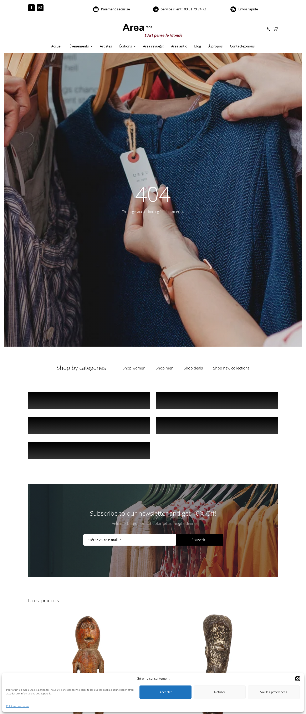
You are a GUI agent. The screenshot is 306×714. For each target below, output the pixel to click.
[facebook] (31, 7)
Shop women (134, 368)
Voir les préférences (273, 692)
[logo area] (153, 24)
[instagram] (40, 7)
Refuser (219, 692)
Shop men (164, 368)
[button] (298, 679)
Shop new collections (231, 368)
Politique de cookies (17, 706)
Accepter (165, 692)
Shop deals (193, 368)
